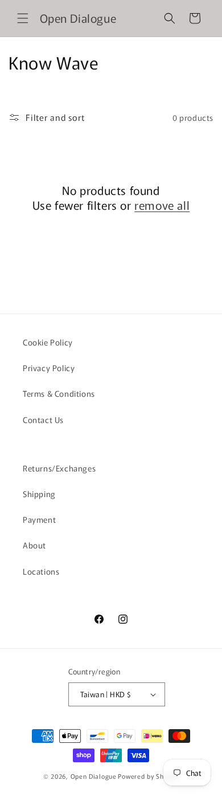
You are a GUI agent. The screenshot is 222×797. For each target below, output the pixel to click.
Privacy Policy (49, 367)
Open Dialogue (94, 775)
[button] (22, 18)
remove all (162, 205)
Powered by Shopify (148, 775)
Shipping (39, 493)
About (34, 545)
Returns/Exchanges (59, 468)
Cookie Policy (48, 342)
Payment (39, 519)
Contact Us (43, 419)
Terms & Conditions (59, 393)
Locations (41, 571)
